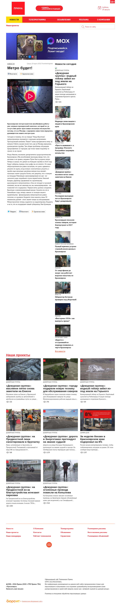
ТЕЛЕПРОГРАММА (37, 19)
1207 (85, 452)
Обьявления (65, 532)
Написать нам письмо (14, 589)
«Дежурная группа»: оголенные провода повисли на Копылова (57, 490)
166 (10, 402)
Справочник (65, 536)
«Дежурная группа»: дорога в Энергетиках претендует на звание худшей (60, 439)
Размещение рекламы (97, 528)
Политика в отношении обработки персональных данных (65, 594)
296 (47, 402)
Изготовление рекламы (97, 532)
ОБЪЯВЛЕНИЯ (64, 19)
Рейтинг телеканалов (42, 536)
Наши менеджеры (13, 536)
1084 (11, 506)
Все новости (60, 351)
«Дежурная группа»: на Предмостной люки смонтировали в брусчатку (23, 439)
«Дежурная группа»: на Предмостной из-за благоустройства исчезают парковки (22, 491)
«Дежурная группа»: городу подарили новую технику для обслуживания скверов (60, 388)
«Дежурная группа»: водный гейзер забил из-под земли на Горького (95, 388)
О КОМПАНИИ (103, 19)
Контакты (37, 532)
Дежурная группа (62, 70)
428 (59, 102)
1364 (48, 503)
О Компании (38, 528)
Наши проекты (12, 25)
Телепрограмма (66, 528)
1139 (48, 452)
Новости (9, 528)
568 (10, 452)
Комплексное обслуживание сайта (32, 601)
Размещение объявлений (98, 536)
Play (38, 8)
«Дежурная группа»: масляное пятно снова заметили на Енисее (20, 388)
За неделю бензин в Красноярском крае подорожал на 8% (92, 439)
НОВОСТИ (14, 19)
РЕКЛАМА (84, 19)
